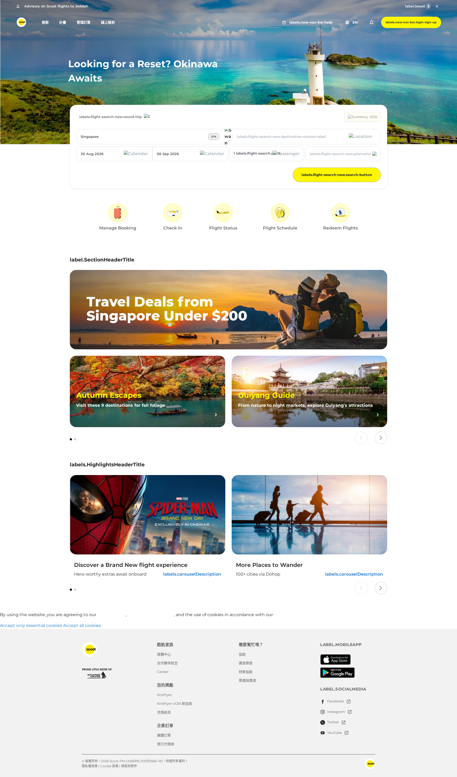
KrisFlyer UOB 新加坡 (174, 703)
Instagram (336, 712)
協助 (242, 654)
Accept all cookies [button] (82, 625)
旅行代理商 (165, 744)
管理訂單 (83, 22)
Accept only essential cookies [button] (31, 625)
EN (351, 22)
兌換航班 (164, 712)
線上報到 (108, 22)
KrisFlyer (164, 695)
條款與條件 (129, 766)
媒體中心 (164, 654)
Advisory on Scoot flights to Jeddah (56, 6)
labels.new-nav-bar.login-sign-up (411, 22)
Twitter (333, 722)
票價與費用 (247, 680)
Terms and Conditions (150, 614)
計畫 (62, 22)
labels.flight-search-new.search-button (336, 175)
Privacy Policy (111, 614)
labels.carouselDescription (192, 574)
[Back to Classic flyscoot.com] (113, 649)
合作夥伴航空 (167, 663)
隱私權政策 (90, 766)
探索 (45, 22)
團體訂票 (164, 735)
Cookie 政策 (109, 766)
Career (162, 672)
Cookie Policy (288, 614)
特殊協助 (246, 672)
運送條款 (246, 663)
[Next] (380, 437)
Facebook (335, 701)
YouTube (334, 732)
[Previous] (361, 437)
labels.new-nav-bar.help (307, 22)
